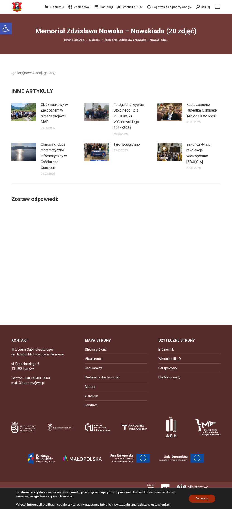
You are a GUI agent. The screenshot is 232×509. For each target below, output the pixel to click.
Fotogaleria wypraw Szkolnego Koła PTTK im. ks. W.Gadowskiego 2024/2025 (129, 116)
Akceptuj (202, 498)
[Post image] (23, 112)
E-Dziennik (166, 349)
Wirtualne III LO (169, 359)
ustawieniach (161, 504)
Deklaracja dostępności (102, 377)
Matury (90, 387)
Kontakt (91, 405)
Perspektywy (167, 368)
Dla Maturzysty (169, 377)
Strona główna (96, 349)
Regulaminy (93, 368)
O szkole (91, 396)
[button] (6, 28)
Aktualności (93, 359)
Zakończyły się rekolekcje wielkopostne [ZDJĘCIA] (198, 153)
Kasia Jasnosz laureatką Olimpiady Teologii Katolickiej (202, 110)
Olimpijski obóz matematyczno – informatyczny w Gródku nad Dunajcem (54, 156)
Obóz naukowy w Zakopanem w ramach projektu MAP (54, 113)
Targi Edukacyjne (127, 144)
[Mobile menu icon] (217, 7)
